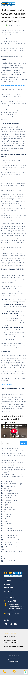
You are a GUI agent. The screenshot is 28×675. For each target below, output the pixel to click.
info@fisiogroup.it (12, 614)
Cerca (23, 443)
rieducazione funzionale (12, 542)
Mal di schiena (8, 507)
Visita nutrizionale (9, 561)
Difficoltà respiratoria (10, 486)
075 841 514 (10, 598)
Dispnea (6, 488)
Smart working (8, 556)
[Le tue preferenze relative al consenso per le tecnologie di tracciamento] (25, 672)
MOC (5, 512)
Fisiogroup (7, 498)
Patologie (7, 516)
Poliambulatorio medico (11, 519)
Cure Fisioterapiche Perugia (13, 484)
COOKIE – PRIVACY (14, 655)
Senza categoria (9, 544)
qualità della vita (9, 526)
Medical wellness (9, 509)
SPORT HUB (8, 588)
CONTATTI (8, 591)
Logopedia (7, 505)
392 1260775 (11, 601)
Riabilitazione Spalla (10, 537)
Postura (6, 521)
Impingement (8, 502)
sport (5, 558)
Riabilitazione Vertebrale (11, 540)
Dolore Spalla (8, 491)
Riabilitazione (8, 528)
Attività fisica (8, 481)
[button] (26, 4)
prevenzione (8, 523)
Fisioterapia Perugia (10, 500)
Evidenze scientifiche (11, 493)
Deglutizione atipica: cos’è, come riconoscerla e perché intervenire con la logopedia (13, 469)
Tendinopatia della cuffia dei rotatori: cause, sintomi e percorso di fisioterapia (13, 455)
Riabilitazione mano (10, 535)
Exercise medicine (10, 495)
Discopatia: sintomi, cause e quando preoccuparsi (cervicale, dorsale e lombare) (12, 462)
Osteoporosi (7, 514)
